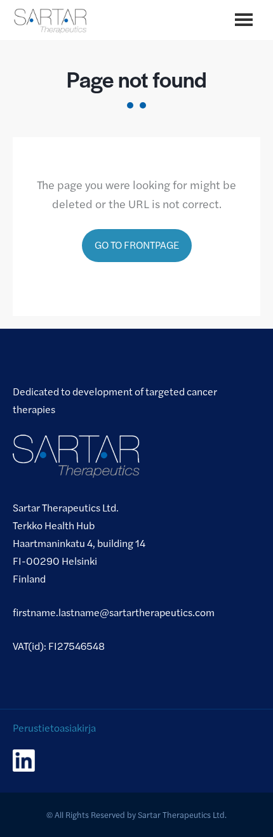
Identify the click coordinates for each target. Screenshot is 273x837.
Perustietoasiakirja (54, 727)
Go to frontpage (137, 244)
